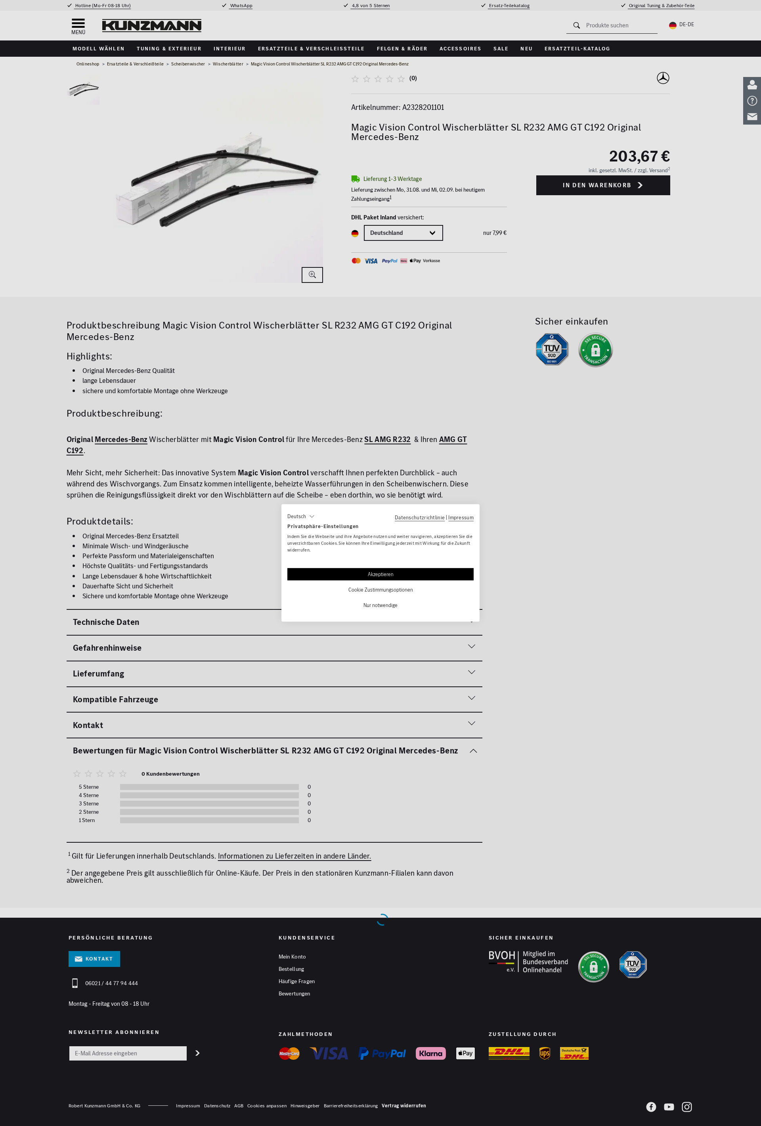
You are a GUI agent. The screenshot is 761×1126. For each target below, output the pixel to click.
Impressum (461, 517)
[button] (301, 516)
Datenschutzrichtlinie (420, 517)
